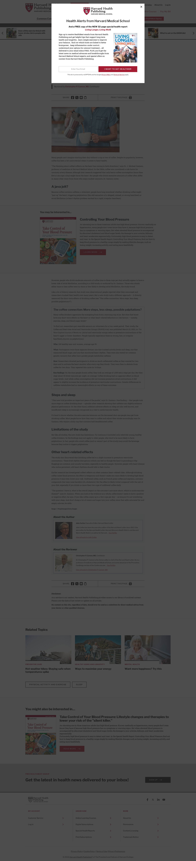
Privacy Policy (106, 74)
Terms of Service (119, 74)
